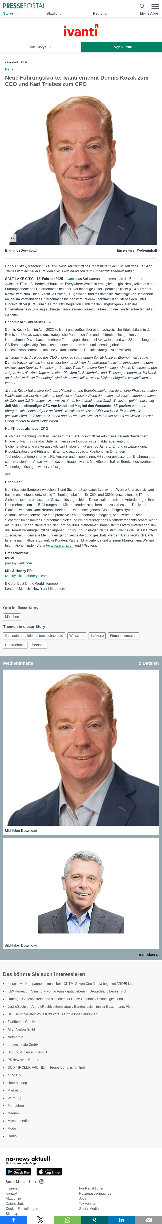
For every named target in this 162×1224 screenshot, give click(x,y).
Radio (12, 1136)
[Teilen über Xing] (94, 1220)
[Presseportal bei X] (34, 1182)
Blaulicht (53, 13)
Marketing (15, 1090)
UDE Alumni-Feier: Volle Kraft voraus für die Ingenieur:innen (52, 1014)
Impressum (14, 1188)
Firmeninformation (123, 635)
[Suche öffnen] (142, 6)
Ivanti (9, 69)
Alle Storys (38, 47)
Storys (8, 13)
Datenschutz (15, 1203)
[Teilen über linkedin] (121, 1220)
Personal (38, 645)
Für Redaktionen (91, 1188)
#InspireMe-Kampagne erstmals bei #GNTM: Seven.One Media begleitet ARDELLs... (71, 984)
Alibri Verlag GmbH (22, 1029)
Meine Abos (149, 13)
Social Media (89, 1208)
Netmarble (15, 1037)
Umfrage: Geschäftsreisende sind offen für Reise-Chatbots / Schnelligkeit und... (67, 999)
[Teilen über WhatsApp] (67, 1220)
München (12, 617)
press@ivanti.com (18, 563)
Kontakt (11, 1193)
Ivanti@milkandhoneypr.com (26, 576)
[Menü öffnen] (155, 6)
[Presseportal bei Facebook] (28, 1182)
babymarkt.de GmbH (23, 1044)
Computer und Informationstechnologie (34, 635)
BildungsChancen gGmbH (27, 1052)
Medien (13, 1113)
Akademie (13, 1198)
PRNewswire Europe (23, 1060)
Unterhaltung (17, 1083)
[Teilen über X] (40, 1220)
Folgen (117, 47)
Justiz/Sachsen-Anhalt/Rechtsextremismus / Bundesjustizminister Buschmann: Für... (70, 1006)
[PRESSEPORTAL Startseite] (24, 6)
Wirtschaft (76, 635)
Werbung (14, 1098)
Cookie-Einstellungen (22, 1208)
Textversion (87, 1203)
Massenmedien (19, 1121)
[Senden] (148, 1220)
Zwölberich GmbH (21, 1022)
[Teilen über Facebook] (13, 1220)
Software (97, 635)
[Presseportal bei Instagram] (40, 1181)
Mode (12, 1128)
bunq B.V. (15, 1075)
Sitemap (12, 1214)
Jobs (82, 1198)
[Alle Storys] (81, 38)
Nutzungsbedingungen (96, 1193)
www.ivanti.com (62, 545)
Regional (100, 13)
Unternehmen (15, 645)
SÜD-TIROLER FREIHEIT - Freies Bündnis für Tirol (46, 1067)
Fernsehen (16, 1105)
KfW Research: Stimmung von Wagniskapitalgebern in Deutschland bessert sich (67, 991)
